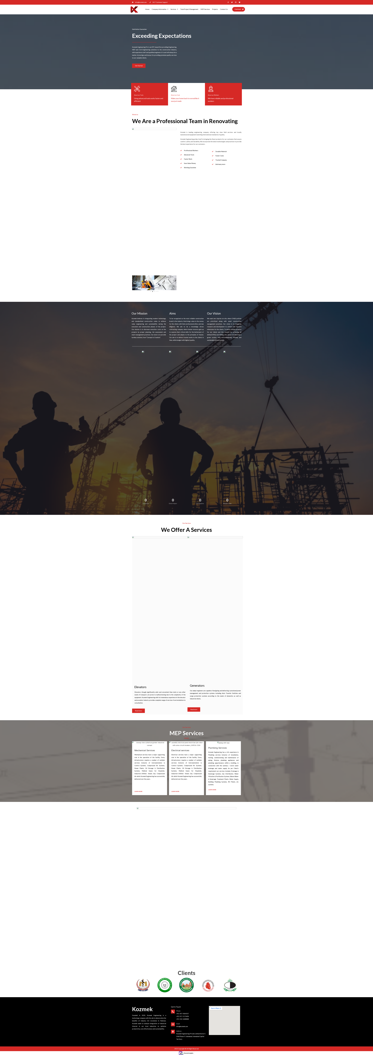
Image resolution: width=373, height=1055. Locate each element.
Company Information (159, 9)
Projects (215, 9)
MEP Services (205, 9)
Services (173, 9)
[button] (238, 9)
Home (147, 9)
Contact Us (224, 9)
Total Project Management (189, 9)
